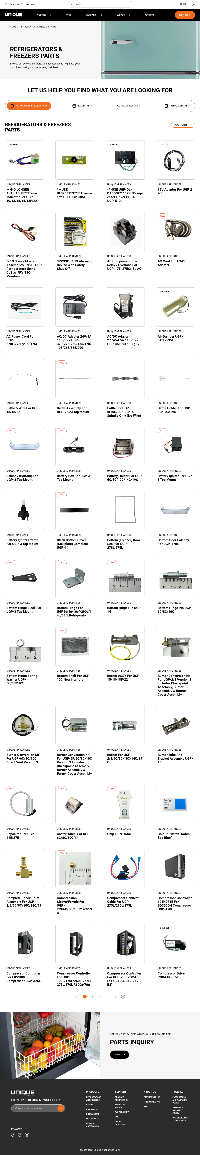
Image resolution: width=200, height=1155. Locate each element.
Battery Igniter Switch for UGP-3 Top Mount (22, 542)
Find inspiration (152, 1102)
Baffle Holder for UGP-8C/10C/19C (174, 410)
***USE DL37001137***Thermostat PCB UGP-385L (74, 193)
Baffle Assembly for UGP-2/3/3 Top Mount (73, 410)
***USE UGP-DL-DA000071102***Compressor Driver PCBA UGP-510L (125, 195)
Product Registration (121, 1098)
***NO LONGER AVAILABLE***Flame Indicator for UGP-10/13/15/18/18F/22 (21, 195)
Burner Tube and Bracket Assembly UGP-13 (175, 758)
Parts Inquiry (122, 1112)
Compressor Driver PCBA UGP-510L (172, 975)
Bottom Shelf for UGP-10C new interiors (74, 677)
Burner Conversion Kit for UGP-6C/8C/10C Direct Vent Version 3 (22, 758)
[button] (72, 4)
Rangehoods (92, 1109)
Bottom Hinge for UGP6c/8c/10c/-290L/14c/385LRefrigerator (74, 611)
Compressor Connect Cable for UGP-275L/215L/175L (123, 901)
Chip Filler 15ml (119, 834)
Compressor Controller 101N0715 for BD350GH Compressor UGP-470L (175, 903)
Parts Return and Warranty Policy (179, 1100)
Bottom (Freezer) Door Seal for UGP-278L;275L (123, 543)
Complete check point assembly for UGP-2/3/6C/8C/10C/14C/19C (23, 903)
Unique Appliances (18, 184)
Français (182, 4)
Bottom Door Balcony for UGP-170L (173, 542)
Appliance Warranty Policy (177, 1110)
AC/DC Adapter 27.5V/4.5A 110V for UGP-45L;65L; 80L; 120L (125, 340)
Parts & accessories (92, 1124)
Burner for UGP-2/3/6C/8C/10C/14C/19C (124, 758)
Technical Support (120, 1106)
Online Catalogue (120, 1122)
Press (147, 1107)
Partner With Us (152, 1097)
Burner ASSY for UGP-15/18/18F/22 (124, 677)
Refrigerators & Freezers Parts (38, 26)
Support (121, 15)
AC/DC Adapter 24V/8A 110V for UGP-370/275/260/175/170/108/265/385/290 (74, 342)
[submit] (61, 1108)
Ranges (89, 1105)
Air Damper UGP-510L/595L (170, 338)
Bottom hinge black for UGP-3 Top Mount (23, 609)
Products (41, 15)
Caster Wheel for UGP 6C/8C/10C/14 (73, 836)
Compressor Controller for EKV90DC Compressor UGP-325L (23, 977)
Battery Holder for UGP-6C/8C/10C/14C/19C (125, 478)
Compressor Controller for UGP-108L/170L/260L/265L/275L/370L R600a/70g (74, 979)
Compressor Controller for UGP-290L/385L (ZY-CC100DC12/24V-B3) (124, 979)
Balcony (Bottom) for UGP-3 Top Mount (22, 478)
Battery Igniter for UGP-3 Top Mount (175, 478)
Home (13, 26)
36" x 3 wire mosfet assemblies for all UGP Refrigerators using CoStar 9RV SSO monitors (24, 268)
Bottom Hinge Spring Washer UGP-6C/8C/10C (21, 679)
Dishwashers (92, 1114)
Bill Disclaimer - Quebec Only (180, 1119)
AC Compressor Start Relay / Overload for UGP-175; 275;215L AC (124, 265)
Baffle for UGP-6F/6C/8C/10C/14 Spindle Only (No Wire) (124, 412)
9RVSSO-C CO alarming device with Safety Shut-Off (74, 265)
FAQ (116, 1117)
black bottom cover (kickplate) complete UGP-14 (72, 543)
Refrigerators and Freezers (93, 1098)
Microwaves (92, 1119)
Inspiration (91, 15)
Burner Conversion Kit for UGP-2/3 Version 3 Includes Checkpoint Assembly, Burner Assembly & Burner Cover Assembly (174, 685)
